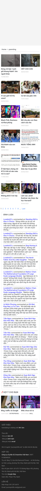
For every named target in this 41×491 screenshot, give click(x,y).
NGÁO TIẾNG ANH (28, 144)
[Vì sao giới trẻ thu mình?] (10, 87)
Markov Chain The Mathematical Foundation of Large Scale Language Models (19, 274)
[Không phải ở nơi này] (10, 187)
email (13, 441)
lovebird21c (8, 219)
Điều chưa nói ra (27, 410)
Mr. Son (21, 428)
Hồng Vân (7, 375)
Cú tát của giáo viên (29, 96)
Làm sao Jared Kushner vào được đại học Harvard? (29, 198)
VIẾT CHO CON (27, 69)
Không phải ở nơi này (9, 196)
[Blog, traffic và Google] (10, 402)
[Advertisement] (20, 22)
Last (23, 209)
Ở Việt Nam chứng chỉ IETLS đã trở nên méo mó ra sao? (9, 171)
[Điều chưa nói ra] (30, 402)
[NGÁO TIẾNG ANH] (30, 136)
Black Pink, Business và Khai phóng (9, 121)
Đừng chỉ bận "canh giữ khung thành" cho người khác (9, 71)
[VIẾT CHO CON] (30, 60)
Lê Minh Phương (9, 304)
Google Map (12, 474)
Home (4, 49)
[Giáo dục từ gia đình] (30, 160)
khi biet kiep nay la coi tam (19, 305)
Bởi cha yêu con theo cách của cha (29, 121)
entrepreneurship (16, 413)
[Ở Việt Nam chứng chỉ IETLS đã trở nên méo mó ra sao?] (10, 160)
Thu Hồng (7, 361)
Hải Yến (6, 347)
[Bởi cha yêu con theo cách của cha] (30, 111)
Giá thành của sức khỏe (8, 145)
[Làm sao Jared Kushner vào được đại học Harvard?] (30, 187)
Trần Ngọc (7, 318)
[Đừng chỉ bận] (10, 60)
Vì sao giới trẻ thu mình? (8, 97)
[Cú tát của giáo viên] (30, 87)
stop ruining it (31, 246)
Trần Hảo (6, 333)
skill (31, 413)
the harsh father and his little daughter (18, 259)
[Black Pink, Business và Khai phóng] (10, 111)
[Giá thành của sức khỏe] (10, 136)
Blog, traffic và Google (9, 410)
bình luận (11, 439)
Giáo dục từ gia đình (29, 169)
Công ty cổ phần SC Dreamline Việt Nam (15, 455)
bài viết (10, 436)
